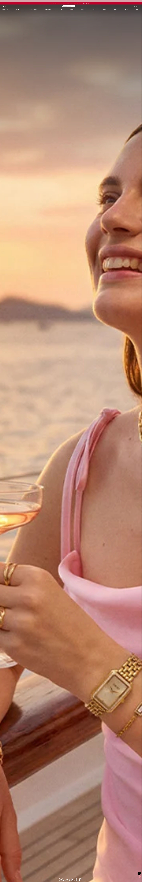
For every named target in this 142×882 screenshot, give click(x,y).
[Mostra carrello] (139, 6)
